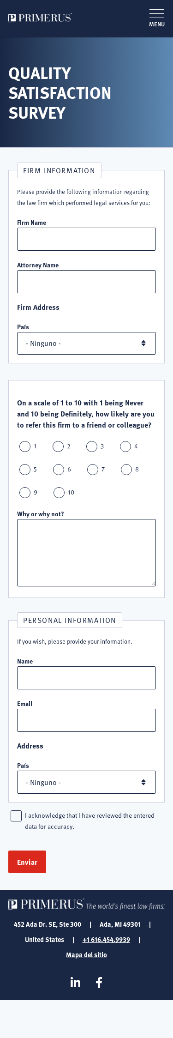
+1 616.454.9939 (106, 939)
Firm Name (31, 222)
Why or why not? (40, 513)
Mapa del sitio (86, 954)
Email (24, 703)
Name (25, 660)
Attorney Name (38, 264)
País (23, 326)
